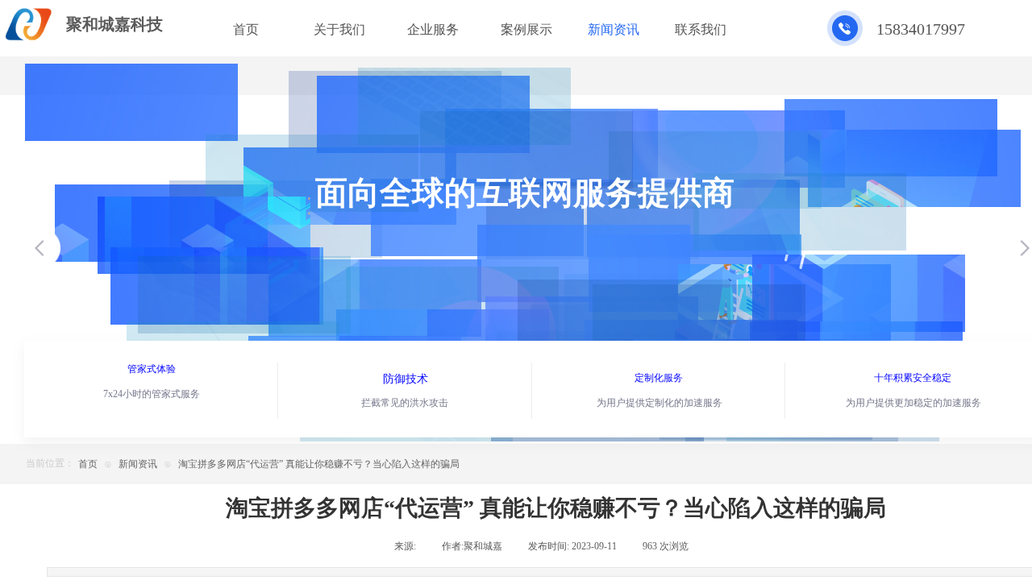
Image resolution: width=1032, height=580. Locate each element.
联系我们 (700, 29)
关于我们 (339, 29)
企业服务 (433, 29)
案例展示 (526, 29)
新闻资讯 (138, 464)
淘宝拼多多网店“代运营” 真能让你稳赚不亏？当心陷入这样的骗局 (319, 464)
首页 (88, 464)
